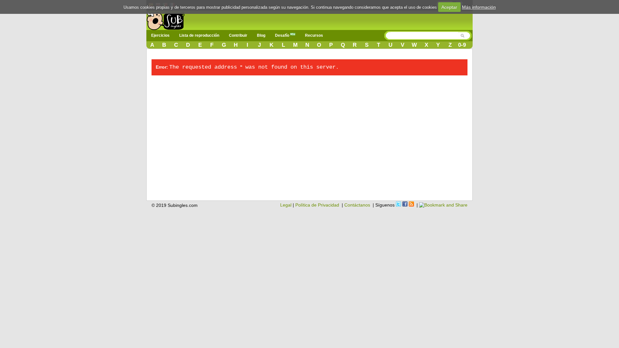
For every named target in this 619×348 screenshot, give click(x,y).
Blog (261, 35)
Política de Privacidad (317, 205)
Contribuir (238, 35)
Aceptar (449, 7)
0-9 (462, 45)
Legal (285, 205)
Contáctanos (357, 205)
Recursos (314, 35)
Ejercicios (160, 35)
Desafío (282, 35)
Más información (479, 7)
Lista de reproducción (199, 35)
